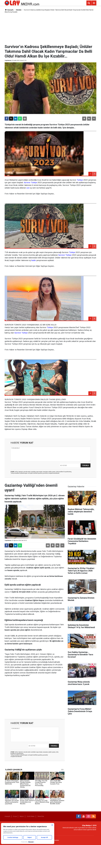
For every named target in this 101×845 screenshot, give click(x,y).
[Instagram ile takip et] (88, 816)
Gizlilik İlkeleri (31, 816)
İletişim (22, 816)
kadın (33, 260)
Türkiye (80, 180)
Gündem (18, 10)
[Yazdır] (25, 119)
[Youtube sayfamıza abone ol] (83, 816)
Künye (15, 816)
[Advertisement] (52, 28)
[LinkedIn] (15, 119)
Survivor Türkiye (30, 182)
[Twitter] (11, 119)
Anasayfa (10, 10)
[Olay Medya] (22, 3)
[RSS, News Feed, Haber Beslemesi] (93, 816)
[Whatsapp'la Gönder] (20, 119)
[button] (84, 119)
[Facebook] (7, 119)
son (27, 188)
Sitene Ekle (40, 816)
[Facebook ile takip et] (78, 816)
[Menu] (94, 3)
